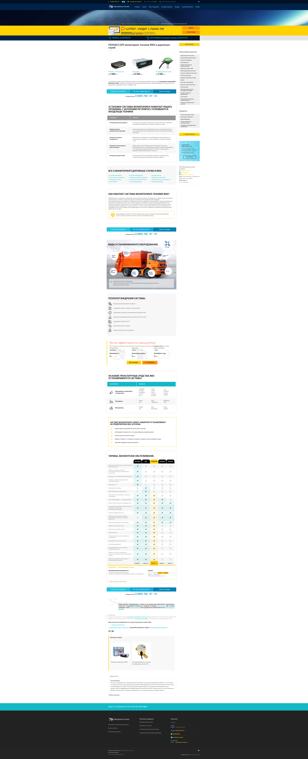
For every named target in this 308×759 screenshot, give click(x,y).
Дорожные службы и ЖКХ (187, 68)
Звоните (191, 28)
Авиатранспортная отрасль (187, 55)
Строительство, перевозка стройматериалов (187, 99)
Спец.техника (184, 96)
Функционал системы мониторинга (161, 179)
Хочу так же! (150, 362)
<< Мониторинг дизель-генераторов (118, 627)
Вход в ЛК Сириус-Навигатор (169, 1)
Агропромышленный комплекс (188, 58)
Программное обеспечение (159, 177)
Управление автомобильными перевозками (188, 126)
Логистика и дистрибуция (187, 82)
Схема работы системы (115, 179)
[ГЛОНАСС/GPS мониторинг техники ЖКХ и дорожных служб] (141, 264)
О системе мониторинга (116, 175)
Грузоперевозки (185, 62)
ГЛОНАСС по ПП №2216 (121, 38)
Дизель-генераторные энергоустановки (186, 65)
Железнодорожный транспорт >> (159, 627)
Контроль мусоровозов (118, 625)
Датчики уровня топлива (164, 72)
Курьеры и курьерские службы (188, 77)
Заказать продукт (164, 91)
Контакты (198, 7)
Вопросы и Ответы (112, 728)
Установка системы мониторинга (138, 179)
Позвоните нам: (141, 96)
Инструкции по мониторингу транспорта (118, 724)
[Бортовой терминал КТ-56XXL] (120, 651)
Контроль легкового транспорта (189, 73)
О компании (137, 7)
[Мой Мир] (113, 631)
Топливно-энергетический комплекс (187, 103)
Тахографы (177, 7)
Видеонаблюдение (185, 119)
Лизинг (182, 80)
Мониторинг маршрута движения (138, 177)
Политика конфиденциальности (116, 754)
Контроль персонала (186, 75)
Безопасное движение (186, 60)
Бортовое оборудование (136, 175)
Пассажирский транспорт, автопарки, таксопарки (187, 90)
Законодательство (156, 175)
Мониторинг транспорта (166, 7)
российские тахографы (141, 618)
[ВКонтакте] (109, 631)
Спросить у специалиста (118, 91)
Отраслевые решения (157, 181)
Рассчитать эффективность (141, 91)
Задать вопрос (190, 134)
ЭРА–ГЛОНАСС (113, 181)
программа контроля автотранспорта (137, 617)
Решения (144, 7)
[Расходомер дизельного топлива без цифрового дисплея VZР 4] (141, 651)
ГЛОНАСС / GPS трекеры (116, 72)
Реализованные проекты (187, 7)
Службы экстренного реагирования (186, 93)
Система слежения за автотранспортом (186, 122)
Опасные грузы (184, 87)
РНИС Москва (189, 44)
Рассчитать (135, 362)
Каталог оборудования (154, 7)
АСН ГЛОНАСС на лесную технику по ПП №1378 (169, 38)
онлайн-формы (135, 607)
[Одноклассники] (111, 631)
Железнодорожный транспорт (188, 70)
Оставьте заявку (190, 32)
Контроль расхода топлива (187, 114)
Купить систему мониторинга (117, 177)
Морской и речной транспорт (188, 84)
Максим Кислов (195, 754)
